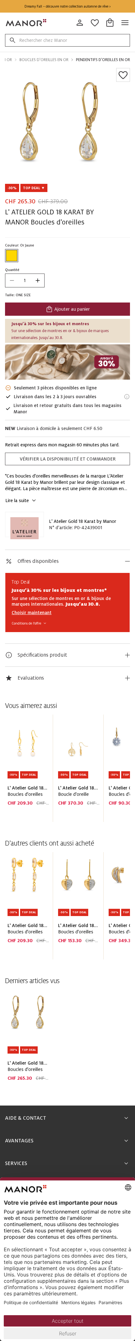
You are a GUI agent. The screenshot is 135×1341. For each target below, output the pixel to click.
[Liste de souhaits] (123, 75)
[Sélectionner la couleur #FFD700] (11, 255)
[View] (67, 362)
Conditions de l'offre (26, 623)
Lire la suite (17, 500)
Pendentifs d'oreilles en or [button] (103, 60)
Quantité (12, 270)
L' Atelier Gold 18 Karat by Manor (82, 521)
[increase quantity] (37, 280)
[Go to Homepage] (26, 23)
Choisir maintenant (31, 612)
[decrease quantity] (12, 280)
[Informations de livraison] (127, 396)
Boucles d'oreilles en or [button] (43, 60)
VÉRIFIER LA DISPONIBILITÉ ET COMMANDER (68, 458)
